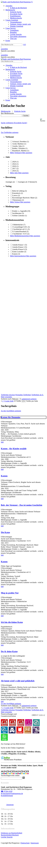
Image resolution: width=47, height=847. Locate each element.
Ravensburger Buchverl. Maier (23, 198)
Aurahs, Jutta (17, 146)
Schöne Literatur (18, 216)
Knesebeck (16, 193)
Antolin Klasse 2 (18, 247)
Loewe (14, 195)
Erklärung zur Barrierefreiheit (11, 833)
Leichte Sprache (7, 837)
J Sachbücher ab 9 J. (19, 229)
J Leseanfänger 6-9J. (19, 227)
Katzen (14, 254)
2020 (14, 166)
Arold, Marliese (18, 144)
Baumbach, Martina (19, 151)
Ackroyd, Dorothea (19, 141)
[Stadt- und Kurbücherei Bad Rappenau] (16, 2)
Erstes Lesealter (18, 252)
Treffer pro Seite (32, 401)
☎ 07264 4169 (6, 791)
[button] (43, 120)
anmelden (4, 49)
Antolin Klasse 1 (18, 245)
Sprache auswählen (8, 51)
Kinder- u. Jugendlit (19, 211)
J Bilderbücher (17, 225)
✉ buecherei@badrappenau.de (12, 793)
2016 (14, 171)
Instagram (10, 805)
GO (24, 44)
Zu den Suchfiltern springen (11, 411)
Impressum (35, 843)
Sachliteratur (16, 213)
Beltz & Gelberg (18, 191)
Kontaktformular (7, 796)
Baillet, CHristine (18, 148)
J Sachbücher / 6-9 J (19, 234)
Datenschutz (25, 843)
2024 (14, 164)
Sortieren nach (6, 399)
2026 (14, 162)
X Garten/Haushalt (19, 231)
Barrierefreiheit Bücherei (10, 835)
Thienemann (16, 200)
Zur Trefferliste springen (9, 132)
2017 (14, 168)
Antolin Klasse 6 (18, 249)
